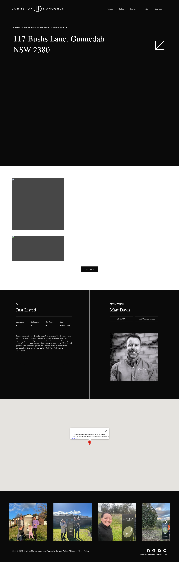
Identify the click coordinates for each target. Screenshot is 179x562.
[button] (110, 10)
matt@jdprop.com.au (147, 319)
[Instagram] (153, 550)
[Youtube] (164, 550)
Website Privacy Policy (58, 551)
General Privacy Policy (79, 551)
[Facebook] (148, 550)
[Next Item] (166, 522)
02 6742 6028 (17, 551)
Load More (89, 269)
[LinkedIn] (159, 550)
